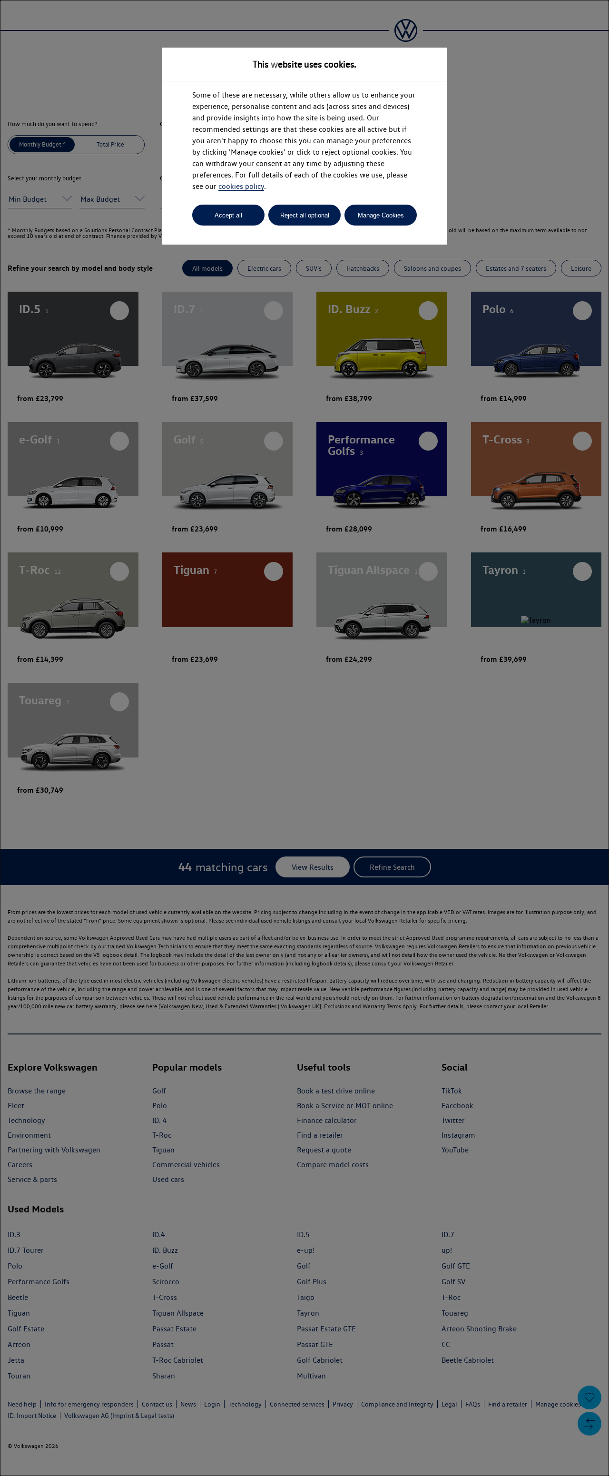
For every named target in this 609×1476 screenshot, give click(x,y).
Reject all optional (304, 215)
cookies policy (241, 186)
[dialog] (304, 738)
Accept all (228, 215)
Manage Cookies (381, 215)
